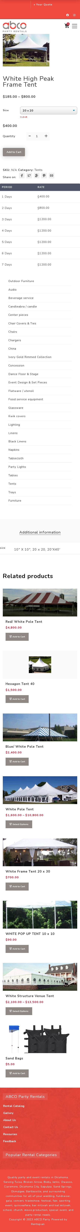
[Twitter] (29, 175)
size (6, 110)
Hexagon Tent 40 (20, 684)
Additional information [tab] (40, 532)
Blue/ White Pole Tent (25, 747)
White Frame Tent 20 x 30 (28, 871)
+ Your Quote (42, 4)
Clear (24, 117)
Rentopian (38, 1224)
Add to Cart (14, 152)
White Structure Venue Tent (30, 996)
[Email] (51, 175)
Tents (38, 170)
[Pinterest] (44, 175)
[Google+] (36, 175)
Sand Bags (14, 1058)
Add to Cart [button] (18, 636)
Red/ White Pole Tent (24, 622)
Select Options (20, 824)
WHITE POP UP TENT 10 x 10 (30, 934)
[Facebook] (22, 175)
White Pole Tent (20, 809)
